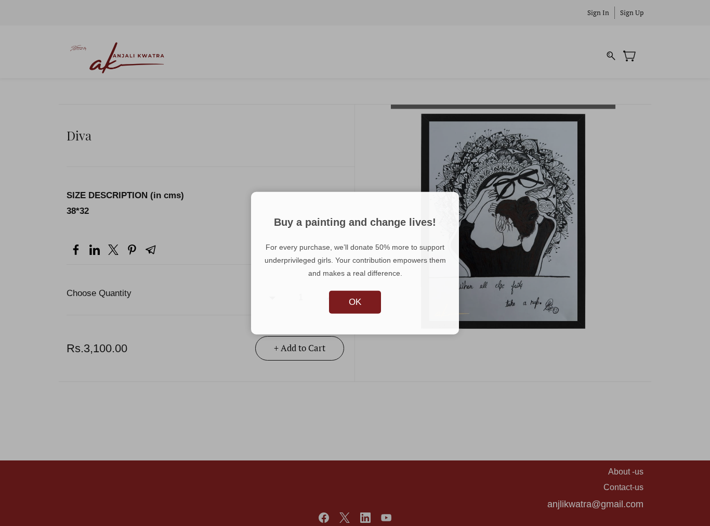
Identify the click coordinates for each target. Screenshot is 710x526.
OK (355, 301)
